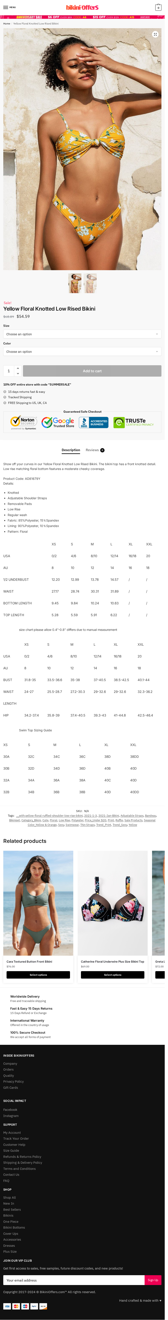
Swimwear (72, 825)
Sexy (61, 825)
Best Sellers (12, 1209)
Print (111, 820)
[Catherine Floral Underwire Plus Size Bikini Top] (113, 903)
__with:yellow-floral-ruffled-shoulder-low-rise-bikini (49, 815)
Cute (45, 820)
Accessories (12, 1239)
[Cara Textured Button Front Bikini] (38, 903)
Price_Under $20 (95, 820)
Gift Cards (10, 1087)
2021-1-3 (90, 815)
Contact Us (11, 1174)
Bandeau (150, 815)
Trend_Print (103, 825)
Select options (38, 974)
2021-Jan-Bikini (108, 815)
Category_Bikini (31, 820)
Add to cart (92, 371)
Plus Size (10, 1251)
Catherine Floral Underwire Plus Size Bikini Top (112, 961)
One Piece (10, 1221)
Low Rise (64, 820)
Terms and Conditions (19, 1169)
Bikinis (8, 1215)
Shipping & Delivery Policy (22, 1162)
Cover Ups (10, 1233)
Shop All (9, 1197)
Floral (53, 820)
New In (8, 1203)
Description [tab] (71, 450)
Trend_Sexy (120, 825)
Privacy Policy (13, 1081)
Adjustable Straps (132, 815)
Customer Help (14, 1145)
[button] (155, 34)
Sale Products (133, 820)
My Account (12, 1132)
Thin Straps (87, 825)
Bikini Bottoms (14, 1227)
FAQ (6, 1181)
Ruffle (119, 820)
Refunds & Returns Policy (22, 1157)
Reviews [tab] (94, 450)
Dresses (9, 1245)
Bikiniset (14, 820)
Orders (8, 1069)
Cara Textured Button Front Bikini (29, 961)
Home (6, 23)
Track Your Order (16, 1138)
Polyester (77, 820)
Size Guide (11, 1150)
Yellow (133, 825)
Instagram (11, 1116)
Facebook (10, 1110)
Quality (8, 1075)
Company (10, 1063)
